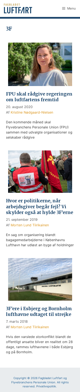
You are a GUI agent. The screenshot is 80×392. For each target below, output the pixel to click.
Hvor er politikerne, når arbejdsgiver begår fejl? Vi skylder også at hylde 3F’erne (39, 206)
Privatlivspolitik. (46, 386)
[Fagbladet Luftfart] (18, 8)
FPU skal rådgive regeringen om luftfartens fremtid (39, 97)
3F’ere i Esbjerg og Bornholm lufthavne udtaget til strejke (39, 311)
